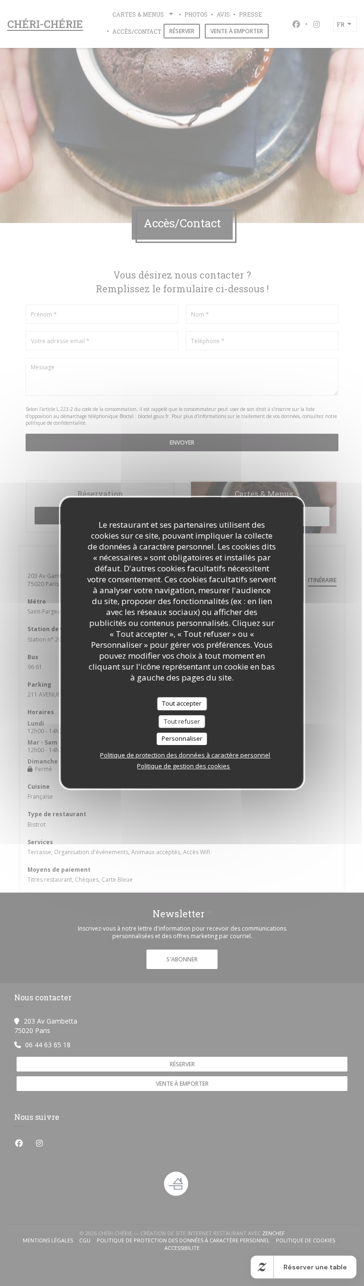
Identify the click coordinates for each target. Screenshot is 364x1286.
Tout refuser (182, 721)
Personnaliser (182, 738)
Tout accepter (181, 703)
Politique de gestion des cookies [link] (183, 766)
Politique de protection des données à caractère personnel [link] (185, 755)
